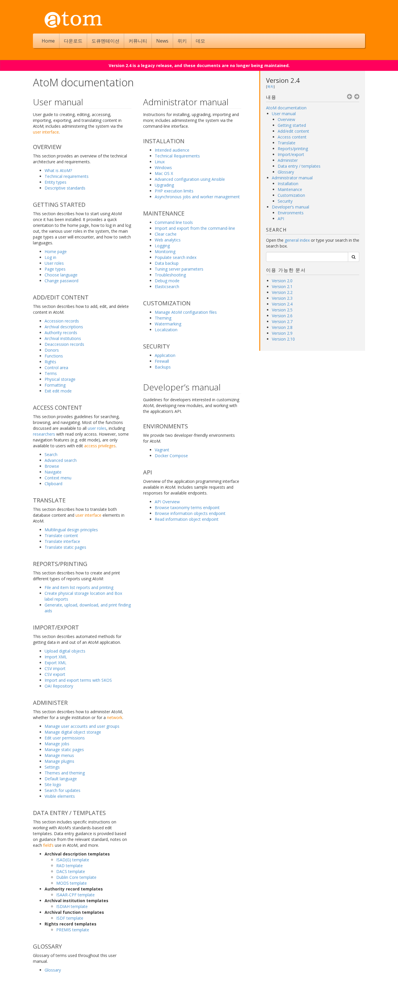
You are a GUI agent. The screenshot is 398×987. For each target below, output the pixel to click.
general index (297, 240)
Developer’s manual (290, 207)
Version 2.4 (283, 80)
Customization (291, 195)
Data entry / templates (299, 166)
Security (285, 201)
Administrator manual (292, 177)
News (162, 41)
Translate (286, 142)
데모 (200, 41)
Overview (286, 119)
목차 (270, 86)
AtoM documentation (286, 108)
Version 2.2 (282, 292)
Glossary (286, 172)
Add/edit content (293, 131)
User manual (284, 113)
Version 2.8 (282, 327)
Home (48, 41)
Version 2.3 (282, 298)
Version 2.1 (282, 286)
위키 (182, 41)
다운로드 (73, 41)
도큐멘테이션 (105, 41)
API (281, 218)
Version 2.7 (282, 321)
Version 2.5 (282, 310)
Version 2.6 (282, 315)
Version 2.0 (282, 280)
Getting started (292, 125)
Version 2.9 (282, 333)
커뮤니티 (137, 41)
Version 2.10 (283, 339)
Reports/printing (293, 148)
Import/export (291, 154)
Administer (288, 160)
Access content (292, 137)
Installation (288, 183)
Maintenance (290, 189)
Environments (291, 212)
